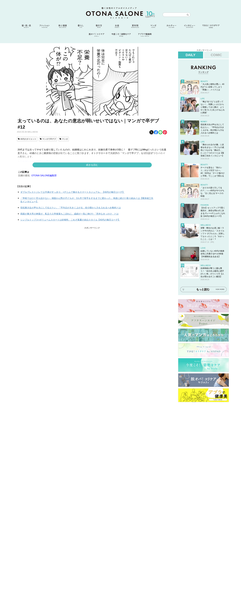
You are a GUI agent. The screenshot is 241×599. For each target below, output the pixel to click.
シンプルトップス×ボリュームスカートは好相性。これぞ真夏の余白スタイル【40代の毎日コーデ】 (70, 220)
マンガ (65, 139)
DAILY (190, 55)
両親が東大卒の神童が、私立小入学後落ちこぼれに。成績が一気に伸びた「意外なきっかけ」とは (69, 214)
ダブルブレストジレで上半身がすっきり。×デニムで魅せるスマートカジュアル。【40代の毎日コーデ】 (72, 192)
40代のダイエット (28, 139)
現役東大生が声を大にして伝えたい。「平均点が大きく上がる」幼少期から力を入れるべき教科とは (70, 207)
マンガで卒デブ (49, 139)
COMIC (216, 55)
